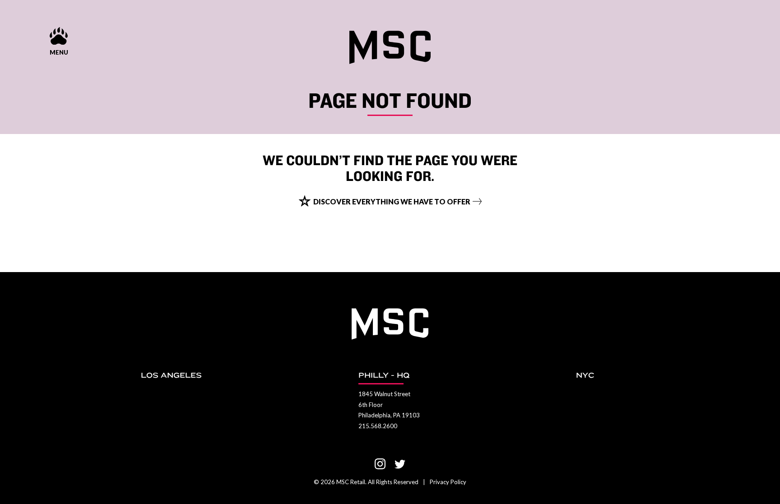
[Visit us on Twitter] (400, 463)
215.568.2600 (377, 426)
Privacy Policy (448, 482)
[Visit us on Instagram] (380, 463)
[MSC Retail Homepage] (390, 47)
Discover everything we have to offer (391, 201)
